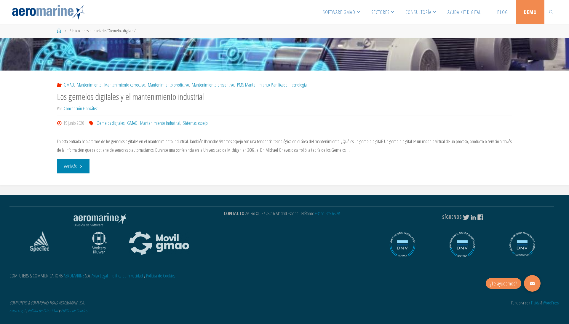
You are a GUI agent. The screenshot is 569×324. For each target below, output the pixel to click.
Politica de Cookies (74, 310)
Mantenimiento (89, 85)
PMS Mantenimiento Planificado (262, 85)
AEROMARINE (74, 275)
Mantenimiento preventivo (213, 85)
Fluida (535, 303)
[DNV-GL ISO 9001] (402, 247)
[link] (550, 12)
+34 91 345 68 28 (327, 213)
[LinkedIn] (473, 217)
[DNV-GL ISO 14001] (462, 247)
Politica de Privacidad (43, 310)
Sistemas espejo (195, 123)
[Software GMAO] (48, 12)
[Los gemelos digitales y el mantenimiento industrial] (284, 54)
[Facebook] (481, 217)
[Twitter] (466, 217)
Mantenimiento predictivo (168, 85)
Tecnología (298, 85)
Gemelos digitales (110, 123)
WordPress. (551, 303)
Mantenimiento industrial (160, 123)
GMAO (69, 85)
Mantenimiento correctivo (124, 85)
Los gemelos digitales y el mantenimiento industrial (130, 96)
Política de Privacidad (127, 275)
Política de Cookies (160, 275)
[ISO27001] (522, 247)
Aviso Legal (100, 275)
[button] (532, 283)
